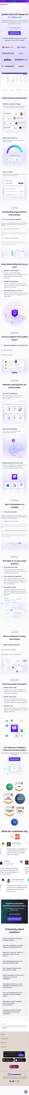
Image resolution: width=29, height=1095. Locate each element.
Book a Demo (14, 774)
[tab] (14, 222)
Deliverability (19, 90)
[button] (27, 4)
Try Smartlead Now (14, 28)
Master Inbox (14, 563)
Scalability (5, 90)
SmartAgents (14, 506)
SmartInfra (11, 90)
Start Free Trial (14, 33)
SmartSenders (14, 387)
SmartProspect (14, 332)
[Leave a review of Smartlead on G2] (14, 851)
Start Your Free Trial (14, 933)
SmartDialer (14, 638)
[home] (4, 4)
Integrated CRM (14, 694)
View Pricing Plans (14, 929)
